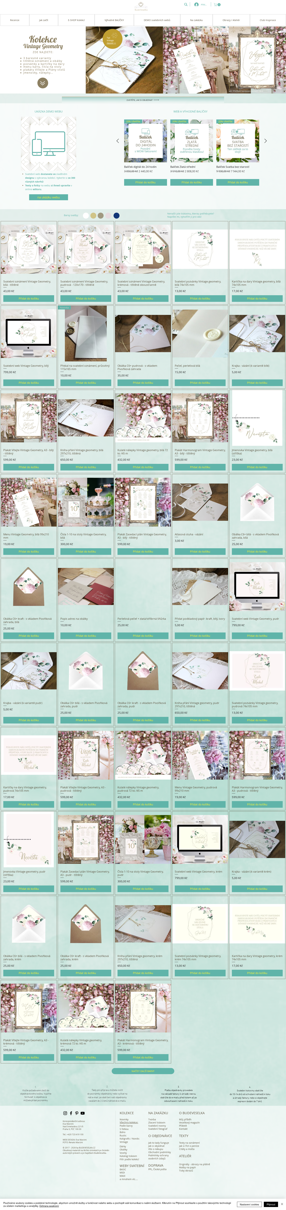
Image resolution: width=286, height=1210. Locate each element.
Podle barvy (126, 1125)
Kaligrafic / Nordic (130, 1138)
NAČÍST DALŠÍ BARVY (143, 1071)
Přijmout (271, 1204)
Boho (122, 1132)
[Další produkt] (265, 140)
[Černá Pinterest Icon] (76, 1113)
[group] (191, 152)
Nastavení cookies (249, 1204)
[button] (217, 4)
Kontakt (183, 1128)
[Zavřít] (282, 1204)
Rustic (123, 1135)
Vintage (124, 1141)
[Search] (186, 4)
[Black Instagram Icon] (65, 1113)
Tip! (108, 37)
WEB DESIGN (69, 1139)
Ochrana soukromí (49, 1206)
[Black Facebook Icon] (71, 1113)
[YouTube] (82, 1113)
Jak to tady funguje (158, 1142)
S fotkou (124, 1129)
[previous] (27, 145)
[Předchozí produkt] (117, 140)
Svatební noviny (157, 1125)
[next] (70, 145)
